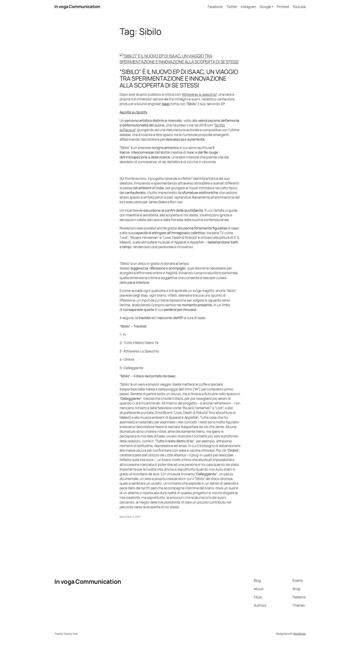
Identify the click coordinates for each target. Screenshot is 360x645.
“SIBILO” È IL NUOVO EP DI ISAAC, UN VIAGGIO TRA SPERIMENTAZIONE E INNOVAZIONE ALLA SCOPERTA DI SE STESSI (179, 78)
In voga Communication (77, 6)
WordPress (299, 633)
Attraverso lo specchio (199, 94)
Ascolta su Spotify (133, 112)
